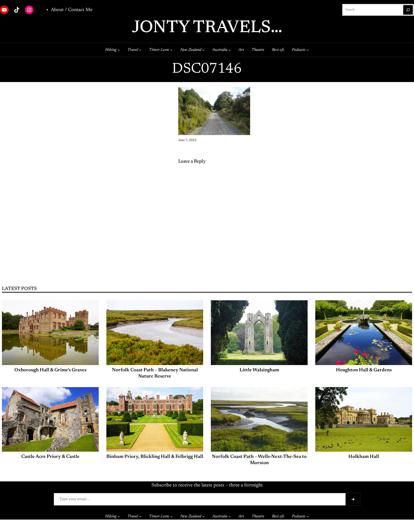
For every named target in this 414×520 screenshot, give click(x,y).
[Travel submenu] (140, 50)
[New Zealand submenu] (203, 50)
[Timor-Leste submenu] (171, 50)
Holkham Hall (363, 456)
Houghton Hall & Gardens (364, 370)
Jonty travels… (207, 28)
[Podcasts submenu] (307, 50)
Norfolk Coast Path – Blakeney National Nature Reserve (155, 373)
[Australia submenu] (229, 50)
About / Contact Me (71, 9)
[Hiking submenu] (118, 50)
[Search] (408, 10)
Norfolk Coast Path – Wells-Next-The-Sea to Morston (259, 459)
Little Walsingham (259, 370)
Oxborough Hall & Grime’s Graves (50, 370)
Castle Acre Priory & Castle (50, 456)
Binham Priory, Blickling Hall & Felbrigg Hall (154, 456)
